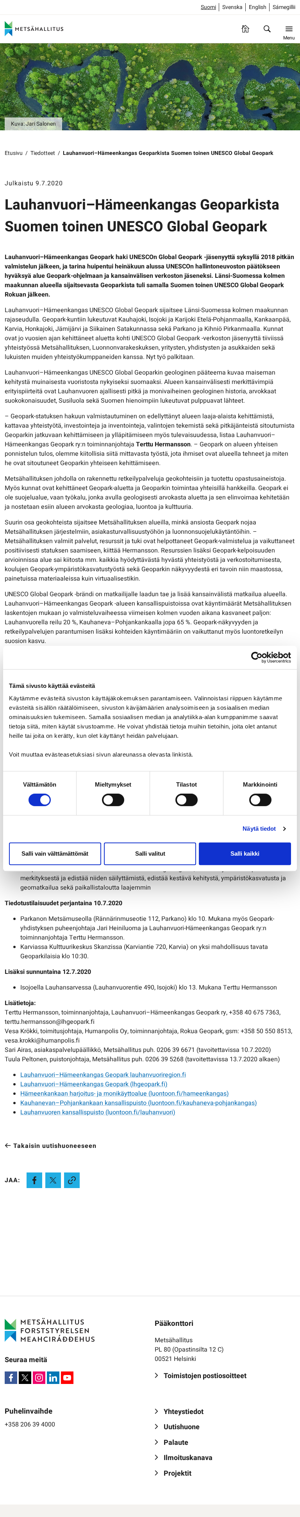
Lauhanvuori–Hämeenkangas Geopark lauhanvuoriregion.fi (103, 1075)
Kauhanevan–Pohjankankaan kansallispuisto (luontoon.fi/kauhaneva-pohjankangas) (138, 1103)
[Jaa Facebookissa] (34, 1180)
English (257, 7)
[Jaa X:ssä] (53, 1180)
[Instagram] (39, 1377)
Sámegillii (284, 7)
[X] (25, 1377)
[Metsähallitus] (34, 29)
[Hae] (267, 29)
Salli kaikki (244, 853)
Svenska (232, 7)
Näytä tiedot (259, 828)
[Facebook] (11, 1377)
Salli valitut (150, 853)
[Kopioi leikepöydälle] (72, 1180)
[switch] (113, 800)
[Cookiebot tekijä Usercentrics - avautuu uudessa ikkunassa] (257, 657)
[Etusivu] (245, 29)
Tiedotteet (42, 153)
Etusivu (14, 153)
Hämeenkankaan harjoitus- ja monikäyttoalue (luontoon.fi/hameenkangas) (124, 1093)
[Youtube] (67, 1377)
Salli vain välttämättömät (54, 853)
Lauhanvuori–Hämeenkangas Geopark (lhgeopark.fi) (94, 1084)
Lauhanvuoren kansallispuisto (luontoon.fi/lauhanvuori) (97, 1112)
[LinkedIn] (53, 1377)
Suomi (208, 7)
